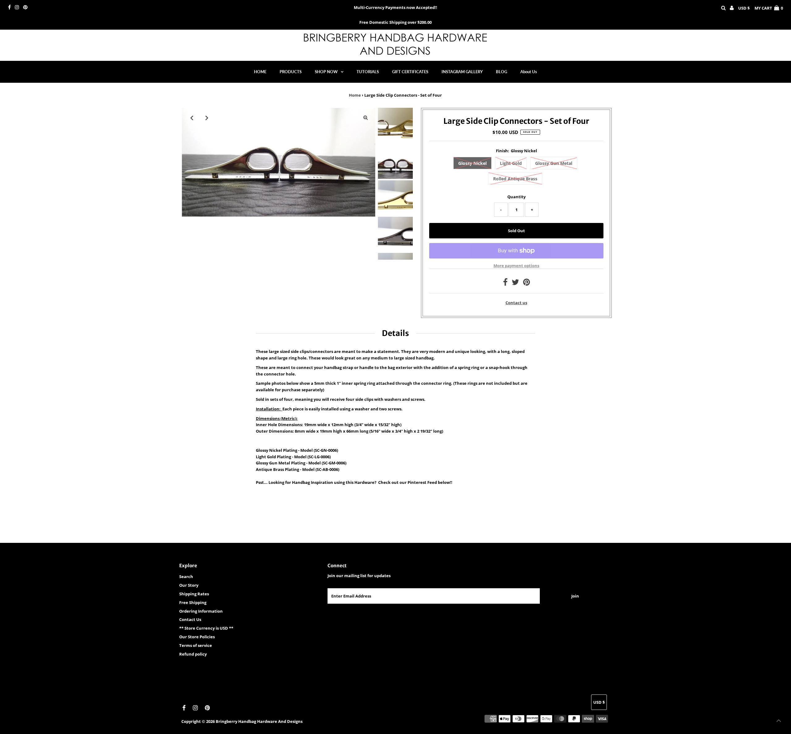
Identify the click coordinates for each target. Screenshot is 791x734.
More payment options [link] (516, 265)
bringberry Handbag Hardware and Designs (259, 721)
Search (186, 576)
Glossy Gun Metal (553, 163)
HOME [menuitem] (260, 71)
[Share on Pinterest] (526, 283)
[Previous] (191, 117)
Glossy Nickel (472, 163)
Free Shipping (192, 602)
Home (355, 95)
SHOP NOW (326, 71)
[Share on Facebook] (505, 283)
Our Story (188, 585)
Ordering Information (201, 611)
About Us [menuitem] (528, 71)
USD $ (744, 8)
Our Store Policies (197, 637)
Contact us (516, 302)
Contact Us (190, 619)
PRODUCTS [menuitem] (291, 71)
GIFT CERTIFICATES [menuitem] (410, 71)
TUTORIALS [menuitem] (368, 71)
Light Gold (511, 163)
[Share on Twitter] (515, 283)
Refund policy (193, 654)
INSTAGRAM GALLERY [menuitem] (462, 71)
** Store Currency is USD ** (206, 628)
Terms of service (195, 645)
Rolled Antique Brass (515, 179)
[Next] (207, 117)
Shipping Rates (194, 594)
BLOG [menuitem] (501, 71)
